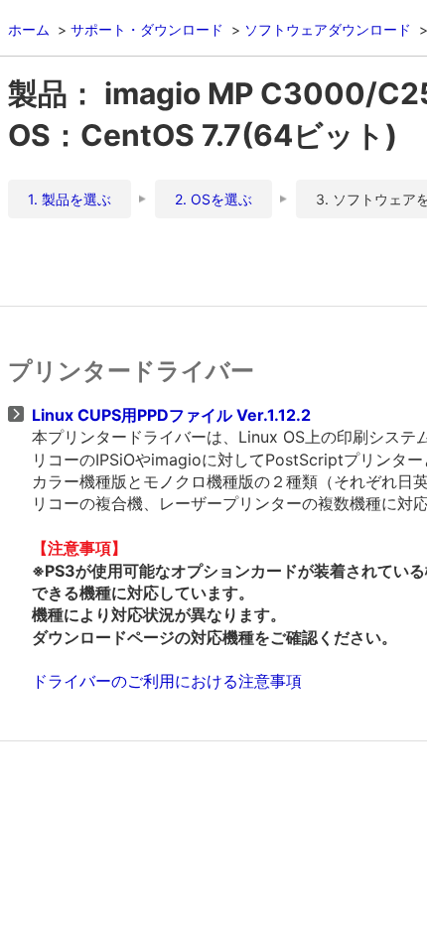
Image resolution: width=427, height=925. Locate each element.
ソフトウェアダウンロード (327, 29)
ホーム (29, 29)
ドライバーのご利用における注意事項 (167, 681)
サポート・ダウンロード (147, 29)
